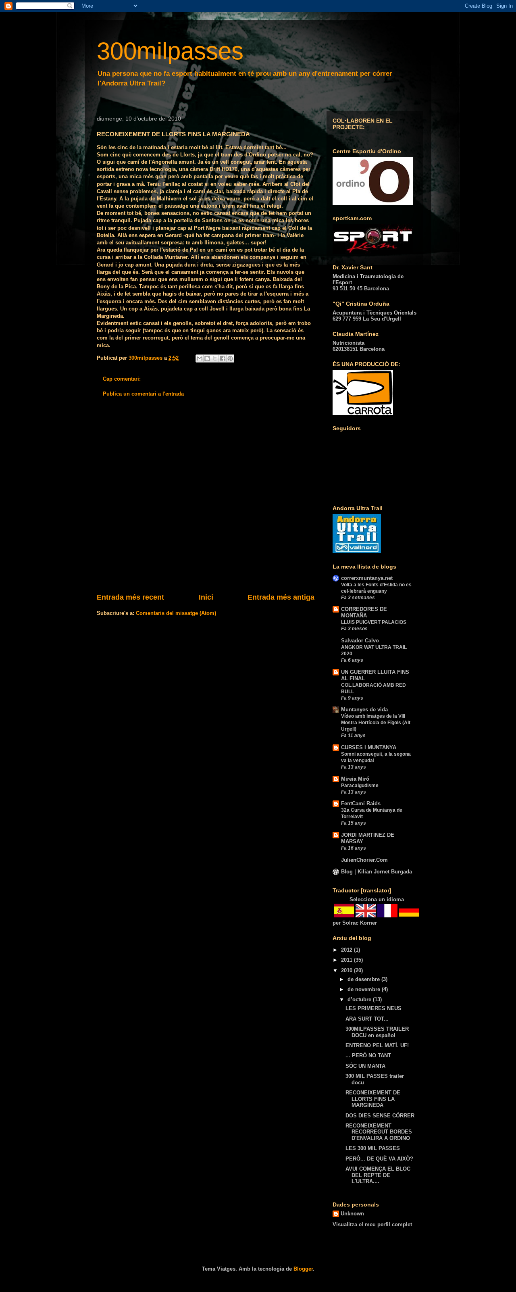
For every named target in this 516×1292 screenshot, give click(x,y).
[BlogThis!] (207, 358)
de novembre (364, 989)
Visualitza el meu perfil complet (372, 1224)
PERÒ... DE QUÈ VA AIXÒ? (379, 1159)
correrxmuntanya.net (367, 578)
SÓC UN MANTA (365, 1066)
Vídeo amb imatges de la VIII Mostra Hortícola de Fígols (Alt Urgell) (375, 722)
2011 (347, 960)
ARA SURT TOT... (367, 1019)
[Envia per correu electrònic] (200, 358)
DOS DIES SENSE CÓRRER (379, 1116)
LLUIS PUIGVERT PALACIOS (373, 622)
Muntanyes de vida (364, 709)
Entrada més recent (130, 597)
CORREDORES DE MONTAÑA (364, 612)
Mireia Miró (355, 779)
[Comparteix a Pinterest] (230, 358)
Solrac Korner (359, 923)
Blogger (303, 1269)
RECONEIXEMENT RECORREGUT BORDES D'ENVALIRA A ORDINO (378, 1132)
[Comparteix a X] (215, 358)
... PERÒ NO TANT (368, 1055)
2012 (347, 950)
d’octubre (360, 999)
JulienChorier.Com (364, 860)
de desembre (364, 979)
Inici (206, 597)
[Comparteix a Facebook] (222, 358)
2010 (347, 970)
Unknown (352, 1214)
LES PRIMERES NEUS (373, 1008)
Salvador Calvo (360, 641)
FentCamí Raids (361, 803)
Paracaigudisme (360, 785)
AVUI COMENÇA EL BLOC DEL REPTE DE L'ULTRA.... (377, 1175)
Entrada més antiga (281, 597)
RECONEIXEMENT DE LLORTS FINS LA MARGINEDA (372, 1099)
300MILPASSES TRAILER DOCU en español (377, 1032)
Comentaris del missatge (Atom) (176, 613)
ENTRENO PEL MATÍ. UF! (377, 1045)
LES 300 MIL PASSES (372, 1148)
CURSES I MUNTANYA (368, 747)
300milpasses (170, 51)
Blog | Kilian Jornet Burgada (376, 872)
